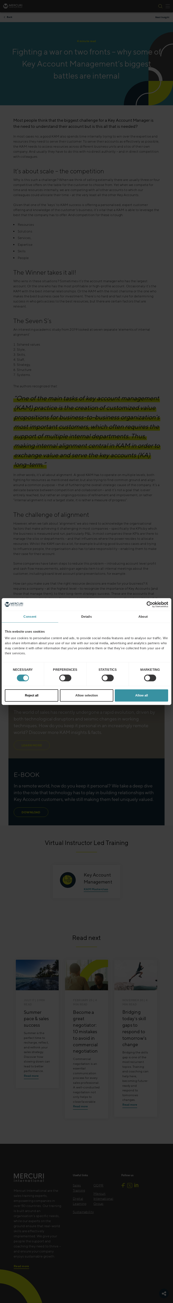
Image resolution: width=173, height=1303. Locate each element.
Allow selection (86, 695)
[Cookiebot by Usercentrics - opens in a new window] (149, 604)
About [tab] (143, 616)
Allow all (141, 695)
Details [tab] (86, 616)
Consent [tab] (29, 616)
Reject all (31, 695)
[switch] (65, 678)
